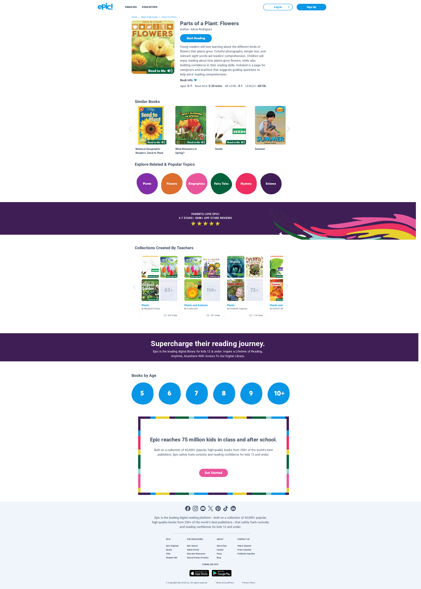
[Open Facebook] (187, 508)
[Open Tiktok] (225, 508)
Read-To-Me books (149, 17)
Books (169, 550)
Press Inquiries (244, 550)
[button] (159, 287)
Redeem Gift (171, 558)
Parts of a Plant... (170, 17)
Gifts (168, 554)
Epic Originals (172, 546)
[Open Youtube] (203, 508)
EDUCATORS (149, 7)
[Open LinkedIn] (233, 508)
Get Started (213, 473)
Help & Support (244, 546)
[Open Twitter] (210, 508)
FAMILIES (131, 7)
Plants (134, 17)
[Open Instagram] (195, 508)
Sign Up (311, 7)
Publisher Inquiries (246, 554)
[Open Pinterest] (218, 508)
